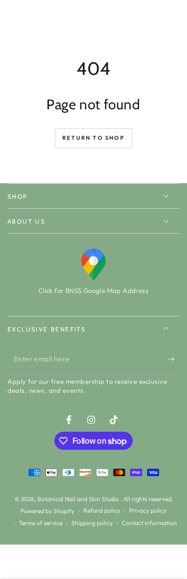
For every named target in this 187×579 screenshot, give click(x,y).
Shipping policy (92, 523)
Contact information (149, 523)
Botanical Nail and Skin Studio (78, 499)
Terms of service (40, 523)
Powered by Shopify (47, 511)
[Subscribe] (174, 359)
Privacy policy (148, 510)
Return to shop (93, 137)
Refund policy (101, 510)
